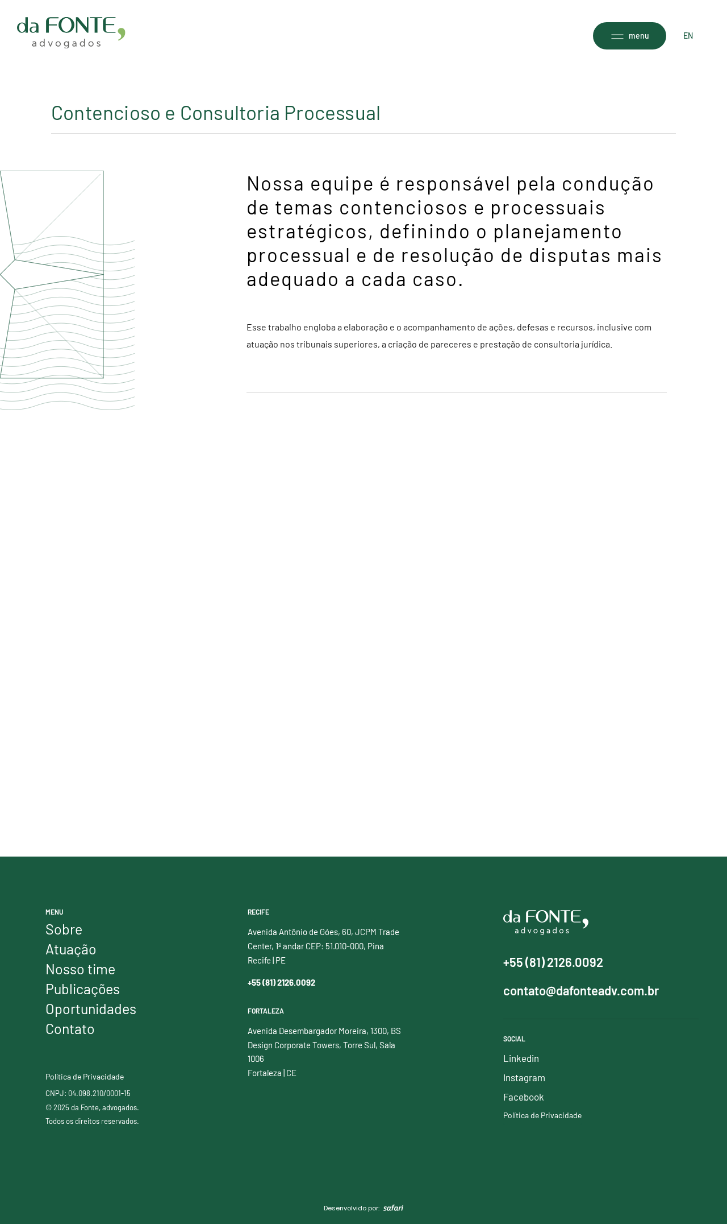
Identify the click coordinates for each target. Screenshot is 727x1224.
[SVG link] (71, 32)
